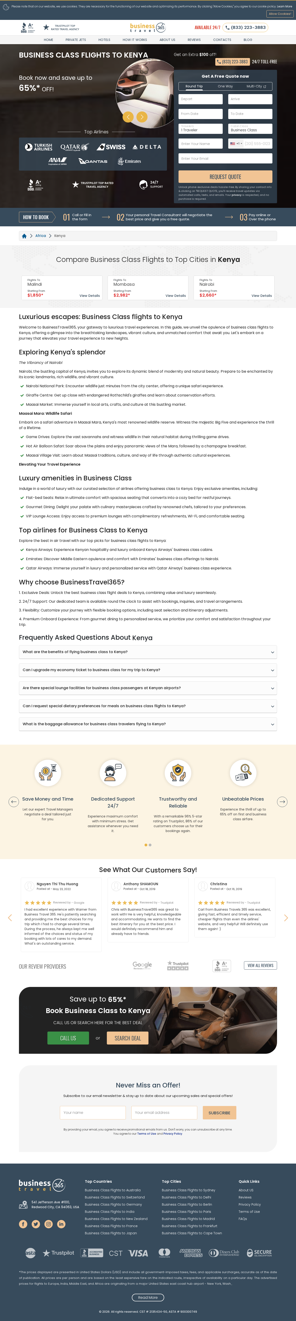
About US (167, 39)
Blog (248, 39)
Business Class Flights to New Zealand (116, 1219)
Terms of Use (146, 1134)
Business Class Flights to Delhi (186, 1197)
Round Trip (194, 86)
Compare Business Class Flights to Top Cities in (136, 259)
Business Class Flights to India (109, 1211)
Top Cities (171, 1181)
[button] (146, 845)
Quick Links (249, 1181)
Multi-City (255, 86)
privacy (236, 195)
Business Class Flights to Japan (111, 1233)
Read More (148, 1297)
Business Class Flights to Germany (113, 1204)
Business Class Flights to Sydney (188, 1190)
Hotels (104, 39)
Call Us (68, 1038)
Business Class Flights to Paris (186, 1211)
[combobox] (236, 143)
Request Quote (225, 177)
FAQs (243, 1219)
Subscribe (219, 1113)
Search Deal (128, 1038)
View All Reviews (260, 965)
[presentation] (14, 802)
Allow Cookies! (280, 14)
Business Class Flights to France (111, 1226)
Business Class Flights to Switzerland (115, 1197)
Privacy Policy (172, 1134)
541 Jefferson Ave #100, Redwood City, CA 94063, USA (55, 1204)
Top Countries (98, 1181)
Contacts (222, 39)
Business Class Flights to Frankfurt (189, 1226)
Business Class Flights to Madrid (188, 1219)
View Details (90, 295)
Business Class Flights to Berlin (187, 1204)
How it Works (135, 39)
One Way (225, 86)
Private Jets (76, 39)
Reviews (194, 39)
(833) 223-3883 (248, 27)
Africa (40, 235)
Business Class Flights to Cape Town (192, 1233)
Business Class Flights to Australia (113, 1190)
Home (48, 39)
